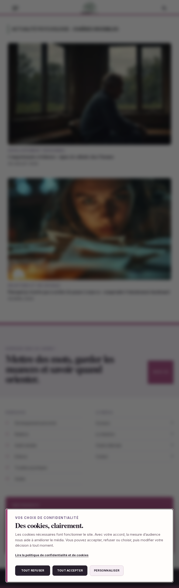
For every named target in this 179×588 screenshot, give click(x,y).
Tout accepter (70, 570)
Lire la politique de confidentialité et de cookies (52, 555)
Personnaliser (106, 570)
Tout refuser (32, 570)
